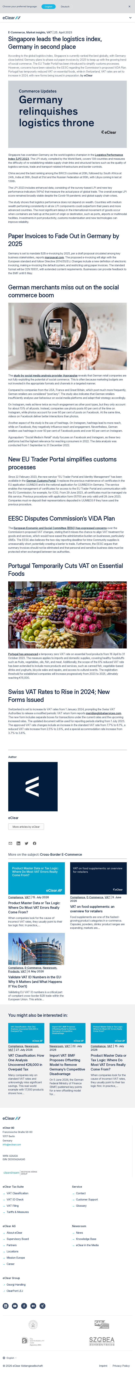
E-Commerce (16, 32)
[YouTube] (15, 1306)
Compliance (15, 897)
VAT (49, 32)
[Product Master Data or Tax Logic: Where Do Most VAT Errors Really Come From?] (36, 893)
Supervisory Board (16, 1239)
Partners (10, 1245)
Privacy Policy (121, 1365)
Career (8, 1264)
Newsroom (49, 967)
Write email (10, 843)
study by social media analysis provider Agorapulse (46, 375)
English (48, 6)
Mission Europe (14, 1257)
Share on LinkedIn (18, 843)
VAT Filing (11, 1205)
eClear (88, 75)
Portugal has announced (23, 654)
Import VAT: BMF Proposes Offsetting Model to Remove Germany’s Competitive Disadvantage (67, 1065)
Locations (10, 1251)
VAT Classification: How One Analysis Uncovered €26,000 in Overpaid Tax (26, 1062)
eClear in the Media (85, 1245)
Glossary (79, 1205)
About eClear (12, 1232)
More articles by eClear (26, 826)
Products (13, 971)
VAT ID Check (13, 1199)
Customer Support (85, 1199)
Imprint (103, 1365)
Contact (79, 1193)
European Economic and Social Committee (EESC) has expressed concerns (60, 528)
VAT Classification (15, 1193)
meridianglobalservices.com (103, 713)
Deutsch (65, 6)
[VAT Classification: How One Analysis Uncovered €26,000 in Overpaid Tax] (26, 1042)
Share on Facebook (34, 843)
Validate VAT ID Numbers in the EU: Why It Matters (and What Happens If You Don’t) (35, 981)
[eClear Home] (11, 17)
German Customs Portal (41, 480)
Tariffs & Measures (16, 1212)
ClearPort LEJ (13, 1291)
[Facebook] (24, 1306)
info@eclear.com (12, 1144)
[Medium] (33, 1306)
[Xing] (42, 1306)
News (77, 1232)
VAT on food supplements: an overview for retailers (92, 909)
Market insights (35, 32)
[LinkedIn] (6, 1306)
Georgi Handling (14, 1284)
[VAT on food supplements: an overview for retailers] (98, 893)
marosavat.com (54, 257)
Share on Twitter (26, 843)
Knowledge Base (84, 1239)
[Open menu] (130, 18)
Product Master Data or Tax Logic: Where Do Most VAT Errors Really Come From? (34, 907)
